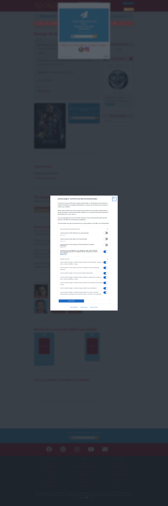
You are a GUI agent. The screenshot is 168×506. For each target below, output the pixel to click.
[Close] (114, 199)
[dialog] (84, 253)
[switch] (105, 233)
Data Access (84, 307)
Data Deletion (74, 307)
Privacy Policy (94, 307)
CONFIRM (71, 301)
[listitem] (84, 229)
